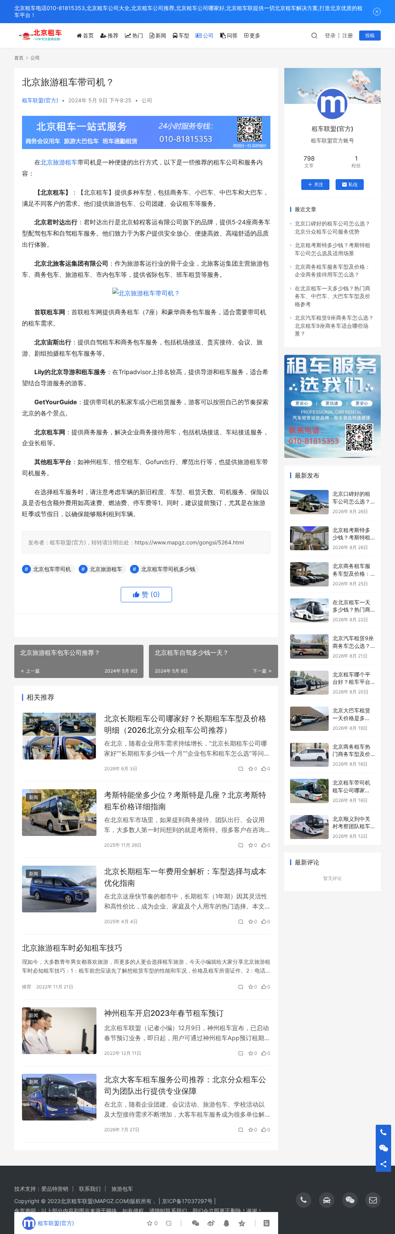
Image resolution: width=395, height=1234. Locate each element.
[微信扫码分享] (196, 1223)
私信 (353, 184)
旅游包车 (122, 1188)
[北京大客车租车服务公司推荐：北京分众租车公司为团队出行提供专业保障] (59, 1097)
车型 (184, 35)
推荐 (113, 35)
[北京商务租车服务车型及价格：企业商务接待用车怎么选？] (309, 574)
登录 (330, 35)
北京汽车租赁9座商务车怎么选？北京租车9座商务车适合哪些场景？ (334, 325)
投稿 (370, 35)
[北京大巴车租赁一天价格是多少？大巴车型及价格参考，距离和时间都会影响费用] (309, 719)
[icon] (303, 1200)
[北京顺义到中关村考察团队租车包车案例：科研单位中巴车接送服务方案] (309, 827)
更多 (255, 35)
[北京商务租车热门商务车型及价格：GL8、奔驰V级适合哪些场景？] (309, 755)
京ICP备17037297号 (187, 1201)
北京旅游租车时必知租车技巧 (72, 948)
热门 (137, 35)
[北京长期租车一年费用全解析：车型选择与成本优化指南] (59, 889)
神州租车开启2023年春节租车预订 (164, 1013)
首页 (88, 35)
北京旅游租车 (59, 162)
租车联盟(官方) (40, 100)
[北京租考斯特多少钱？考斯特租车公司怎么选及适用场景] (309, 538)
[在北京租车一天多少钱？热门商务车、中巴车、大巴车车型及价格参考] (309, 610)
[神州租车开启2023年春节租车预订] (59, 1030)
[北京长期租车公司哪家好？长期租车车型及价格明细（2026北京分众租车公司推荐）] (59, 736)
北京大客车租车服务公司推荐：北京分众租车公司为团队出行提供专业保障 (185, 1085)
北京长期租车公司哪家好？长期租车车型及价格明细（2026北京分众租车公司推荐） (185, 724)
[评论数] (241, 768)
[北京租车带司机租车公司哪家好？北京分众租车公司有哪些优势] (309, 791)
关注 (318, 184)
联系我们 (90, 1188)
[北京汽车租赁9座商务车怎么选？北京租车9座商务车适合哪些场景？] (309, 646)
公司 (208, 35)
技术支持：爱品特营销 (41, 1188)
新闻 (160, 35)
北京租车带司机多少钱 (168, 569)
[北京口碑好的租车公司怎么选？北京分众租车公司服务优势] (309, 502)
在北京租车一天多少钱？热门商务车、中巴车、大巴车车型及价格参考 (332, 296)
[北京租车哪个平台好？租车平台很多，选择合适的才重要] (309, 683)
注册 (347, 35)
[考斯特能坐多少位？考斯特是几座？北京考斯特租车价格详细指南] (59, 812)
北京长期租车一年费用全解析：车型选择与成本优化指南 (185, 877)
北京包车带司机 (52, 569)
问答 (232, 35)
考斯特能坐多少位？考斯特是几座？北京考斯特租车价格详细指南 (185, 800)
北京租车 (71, 1201)
